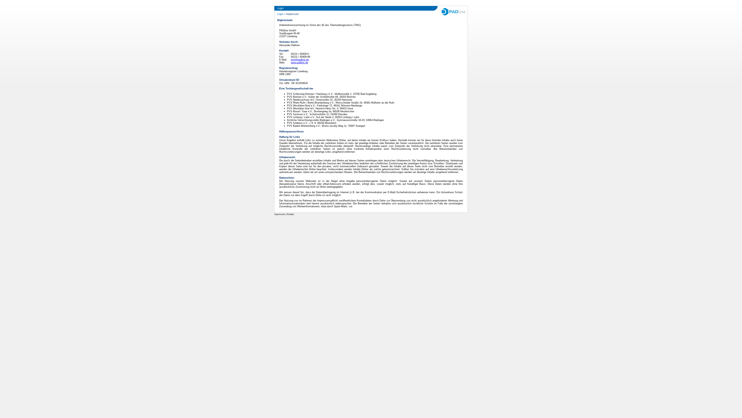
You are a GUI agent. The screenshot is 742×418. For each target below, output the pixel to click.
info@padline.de (300, 59)
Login (280, 8)
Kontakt (290, 214)
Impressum (279, 214)
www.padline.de (299, 62)
